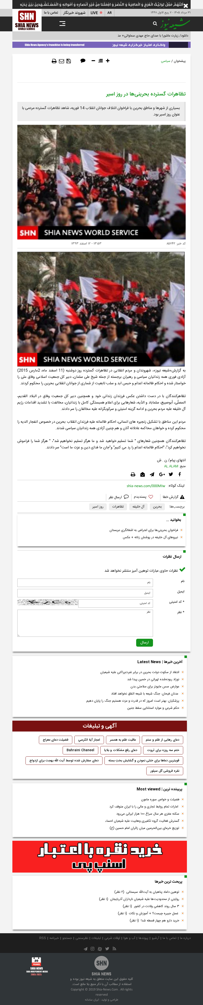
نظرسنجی (82, 938)
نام (182, 581)
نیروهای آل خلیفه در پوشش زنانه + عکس (150, 537)
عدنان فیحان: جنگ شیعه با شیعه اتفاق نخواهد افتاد (145, 693)
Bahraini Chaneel (80, 750)
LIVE (94, 13)
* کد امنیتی (176, 602)
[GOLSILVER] (99, 856)
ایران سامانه (92, 999)
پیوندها (143, 938)
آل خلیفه (138, 507)
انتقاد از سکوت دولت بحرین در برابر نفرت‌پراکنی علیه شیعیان (139, 672)
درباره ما (185, 938)
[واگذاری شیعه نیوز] (101, 44)
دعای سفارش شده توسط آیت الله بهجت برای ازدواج (64, 760)
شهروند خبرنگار (74, 13)
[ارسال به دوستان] (61, 61)
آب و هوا (129, 938)
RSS (42, 938)
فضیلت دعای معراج (55, 740)
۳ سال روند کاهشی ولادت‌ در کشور (151, 906)
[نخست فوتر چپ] (37, 966)
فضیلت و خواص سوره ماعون (160, 799)
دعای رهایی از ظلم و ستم (162, 740)
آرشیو (155, 938)
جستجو (67, 938)
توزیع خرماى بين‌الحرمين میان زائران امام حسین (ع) (144, 828)
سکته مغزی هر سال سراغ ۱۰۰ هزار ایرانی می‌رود (147, 814)
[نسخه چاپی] (54, 61)
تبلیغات (96, 938)
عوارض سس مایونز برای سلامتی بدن (154, 686)
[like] (146, 497)
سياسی (165, 61)
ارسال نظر (116, 497)
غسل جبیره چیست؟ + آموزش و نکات (148, 913)
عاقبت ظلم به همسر (123, 740)
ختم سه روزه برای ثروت (163, 750)
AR (109, 13)
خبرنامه (54, 938)
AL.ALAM (171, 466)
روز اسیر (97, 507)
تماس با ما (51, 13)
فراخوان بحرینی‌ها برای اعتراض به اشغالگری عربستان (143, 530)
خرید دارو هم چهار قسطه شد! (154, 920)
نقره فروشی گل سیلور (164, 771)
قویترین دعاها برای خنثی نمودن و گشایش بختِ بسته (143, 760)
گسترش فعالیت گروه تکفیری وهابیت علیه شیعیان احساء (142, 821)
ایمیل (180, 591)
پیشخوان (180, 61)
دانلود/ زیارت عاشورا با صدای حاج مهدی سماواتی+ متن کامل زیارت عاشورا (139, 35)
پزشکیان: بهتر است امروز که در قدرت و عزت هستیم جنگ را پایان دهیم (132, 701)
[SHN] (27, 20)
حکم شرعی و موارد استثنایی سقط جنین (153, 708)
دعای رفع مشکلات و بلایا (120, 750)
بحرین (157, 507)
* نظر (180, 612)
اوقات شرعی (112, 938)
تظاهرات (118, 507)
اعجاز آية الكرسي (89, 740)
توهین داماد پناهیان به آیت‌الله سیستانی (146, 892)
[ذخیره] (68, 61)
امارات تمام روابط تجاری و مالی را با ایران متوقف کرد (144, 806)
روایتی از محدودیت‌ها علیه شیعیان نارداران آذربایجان (139, 899)
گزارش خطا (170, 497)
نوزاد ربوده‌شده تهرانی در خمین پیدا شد (153, 679)
